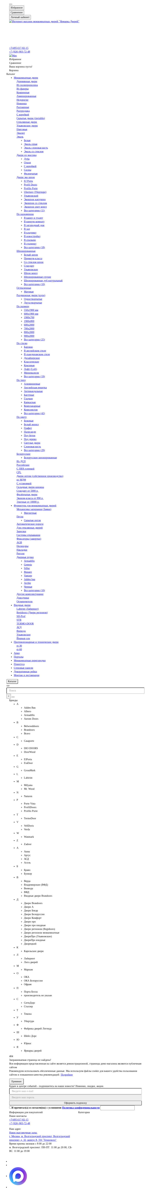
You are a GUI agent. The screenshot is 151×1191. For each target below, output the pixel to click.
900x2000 (29, 336)
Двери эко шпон (26, 177)
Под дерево (30, 439)
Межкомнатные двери (26, 77)
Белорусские (23, 454)
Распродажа (23, 111)
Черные (28, 586)
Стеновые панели (23, 668)
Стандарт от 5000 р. (27, 490)
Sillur (27, 568)
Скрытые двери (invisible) (31, 118)
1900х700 (29, 317)
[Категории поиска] (7, 685)
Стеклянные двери (27, 122)
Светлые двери (32, 443)
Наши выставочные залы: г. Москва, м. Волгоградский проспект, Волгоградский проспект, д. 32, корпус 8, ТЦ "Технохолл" (39, 1136)
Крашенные (23, 92)
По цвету (22, 417)
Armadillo (29, 561)
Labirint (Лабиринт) (28, 608)
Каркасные (30, 402)
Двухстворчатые (33, 302)
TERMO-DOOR (25, 623)
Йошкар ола (23, 638)
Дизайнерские (32, 358)
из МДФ (21, 479)
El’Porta (28, 181)
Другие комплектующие (30, 594)
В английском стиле (35, 350)
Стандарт (29, 265)
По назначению (25, 214)
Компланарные (32, 406)
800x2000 (29, 332)
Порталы (18, 656)
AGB (19, 542)
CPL (19, 472)
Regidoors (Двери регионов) (32, 612)
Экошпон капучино (35, 199)
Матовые (29, 291)
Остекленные (24, 288)
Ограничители (25, 601)
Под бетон (29, 435)
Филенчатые (31, 173)
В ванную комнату (34, 221)
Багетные (29, 395)
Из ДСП (21, 461)
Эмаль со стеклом (33, 151)
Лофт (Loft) (30, 369)
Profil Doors (30, 184)
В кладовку (30, 232)
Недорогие (22, 99)
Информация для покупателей (26, 1112)
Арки (17, 653)
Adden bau (29, 579)
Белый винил (31, 424)
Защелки (21, 531)
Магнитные (30, 513)
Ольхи (27, 162)
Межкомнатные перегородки (30, 660)
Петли (20, 516)
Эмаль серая (30, 144)
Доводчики (23, 597)
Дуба (26, 158)
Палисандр (30, 431)
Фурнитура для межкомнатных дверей (35, 505)
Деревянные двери (27, 81)
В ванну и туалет (33, 218)
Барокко (28, 347)
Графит (28, 428)
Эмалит (21, 133)
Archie (27, 583)
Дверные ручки (25, 557)
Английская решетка (35, 387)
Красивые (29, 365)
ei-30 (19, 645)
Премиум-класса (33, 258)
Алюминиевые (32, 383)
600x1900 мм (31, 313)
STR (19, 620)
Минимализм (31, 372)
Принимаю (16, 1081)
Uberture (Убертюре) (35, 192)
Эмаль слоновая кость (36, 147)
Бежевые (29, 420)
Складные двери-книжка (30, 487)
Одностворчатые (33, 299)
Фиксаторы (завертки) (29, 538)
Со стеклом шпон (33, 262)
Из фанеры (23, 88)
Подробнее (67, 1074)
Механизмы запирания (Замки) (34, 509)
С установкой (24, 483)
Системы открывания (28, 535)
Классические (31, 361)
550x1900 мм (31, 310)
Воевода (21, 631)
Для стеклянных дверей (30, 527)
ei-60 (19, 649)
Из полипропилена (27, 85)
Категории (84, 1112)
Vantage (28, 575)
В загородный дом (34, 225)
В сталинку (30, 243)
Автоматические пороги (30, 524)
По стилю (22, 343)
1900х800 (29, 321)
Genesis (28, 564)
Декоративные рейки (25, 671)
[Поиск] (13, 696)
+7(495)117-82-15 (18, 48)
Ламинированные (26, 96)
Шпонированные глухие (37, 277)
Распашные (23, 107)
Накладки (22, 549)
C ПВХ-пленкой (25, 468)
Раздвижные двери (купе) (31, 295)
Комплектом (31, 409)
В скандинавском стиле (37, 354)
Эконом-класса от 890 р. (30, 498)
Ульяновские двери (27, 125)
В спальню (30, 240)
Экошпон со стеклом (35, 203)
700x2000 (29, 328)
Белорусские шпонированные (40, 457)
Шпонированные (26, 251)
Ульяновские (31, 269)
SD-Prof (21, 616)
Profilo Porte (31, 188)
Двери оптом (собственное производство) (40, 476)
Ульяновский (31, 195)
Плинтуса (19, 664)
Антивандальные (33, 391)
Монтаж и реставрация (26, 675)
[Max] (13, 55)
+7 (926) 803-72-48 (19, 51)
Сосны (27, 170)
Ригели (20, 553)
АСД (19, 627)
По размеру (23, 306)
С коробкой (23, 114)
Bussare (28, 572)
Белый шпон (31, 254)
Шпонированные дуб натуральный (43, 280)
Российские (23, 465)
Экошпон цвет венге (35, 206)
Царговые (22, 129)
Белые (27, 140)
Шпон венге (31, 273)
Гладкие (28, 398)
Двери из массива (26, 155)
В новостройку (32, 236)
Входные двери (22, 605)
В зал (27, 229)
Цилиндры (22, 546)
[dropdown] (10, 4)
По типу (21, 380)
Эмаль (20, 136)
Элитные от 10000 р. (28, 502)
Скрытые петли (32, 520)
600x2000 (29, 324)
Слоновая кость (32, 446)
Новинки (22, 103)
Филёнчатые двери (27, 494)
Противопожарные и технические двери (36, 642)
